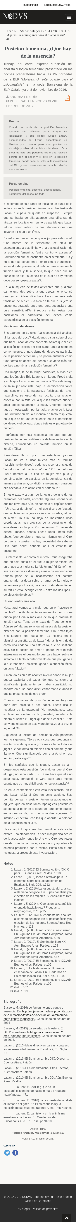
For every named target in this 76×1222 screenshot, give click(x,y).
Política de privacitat (45, 1209)
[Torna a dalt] (66, 1218)
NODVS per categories (29, 31)
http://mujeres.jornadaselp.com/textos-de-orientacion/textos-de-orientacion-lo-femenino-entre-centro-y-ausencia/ (38, 1015)
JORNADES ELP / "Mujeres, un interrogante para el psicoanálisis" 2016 (38, 35)
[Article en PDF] (67, 99)
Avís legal (24, 1209)
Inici (8, 31)
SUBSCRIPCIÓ (30, 5)
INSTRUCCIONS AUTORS (57, 5)
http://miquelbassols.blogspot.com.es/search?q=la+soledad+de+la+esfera (33, 1034)
